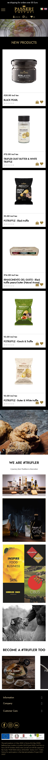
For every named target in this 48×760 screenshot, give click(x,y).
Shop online (24, 485)
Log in (17, 17)
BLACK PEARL (11, 100)
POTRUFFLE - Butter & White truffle (21, 400)
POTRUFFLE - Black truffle (16, 220)
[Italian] (41, 8)
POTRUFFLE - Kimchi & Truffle (18, 341)
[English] (45, 8)
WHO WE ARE (24, 623)
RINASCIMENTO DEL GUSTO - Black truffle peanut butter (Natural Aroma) (22, 281)
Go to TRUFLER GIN (24, 520)
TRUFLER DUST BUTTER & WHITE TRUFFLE (20, 160)
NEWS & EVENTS (24, 573)
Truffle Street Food (12, 672)
